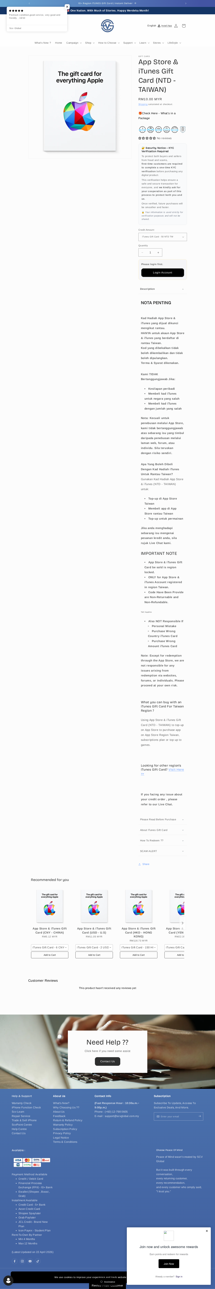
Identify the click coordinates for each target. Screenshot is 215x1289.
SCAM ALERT (148, 851)
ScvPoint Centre (22, 1124)
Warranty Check (21, 1103)
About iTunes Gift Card (153, 830)
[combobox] (50, 947)
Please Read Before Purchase (158, 819)
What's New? (61, 1103)
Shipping (143, 104)
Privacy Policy (62, 1133)
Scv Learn (18, 1111)
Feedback (59, 1116)
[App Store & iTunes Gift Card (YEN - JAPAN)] (183, 906)
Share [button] (145, 864)
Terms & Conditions (65, 1141)
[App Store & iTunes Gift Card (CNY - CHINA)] (50, 906)
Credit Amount (146, 230)
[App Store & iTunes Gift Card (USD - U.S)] (94, 906)
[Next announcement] (185, 3)
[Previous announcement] (29, 3)
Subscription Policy (65, 1129)
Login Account (162, 272)
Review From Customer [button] (107, 1285)
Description (147, 288)
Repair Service (21, 1116)
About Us (58, 1111)
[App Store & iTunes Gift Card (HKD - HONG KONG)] (138, 906)
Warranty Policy (63, 1124)
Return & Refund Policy (67, 1120)
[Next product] (182, 923)
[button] (32, 26)
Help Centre (19, 1129)
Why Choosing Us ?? (66, 1107)
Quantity (143, 245)
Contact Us (107, 1061)
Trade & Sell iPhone (24, 1120)
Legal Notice (61, 1137)
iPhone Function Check (26, 1107)
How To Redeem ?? (151, 840)
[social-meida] (14, 1261)
